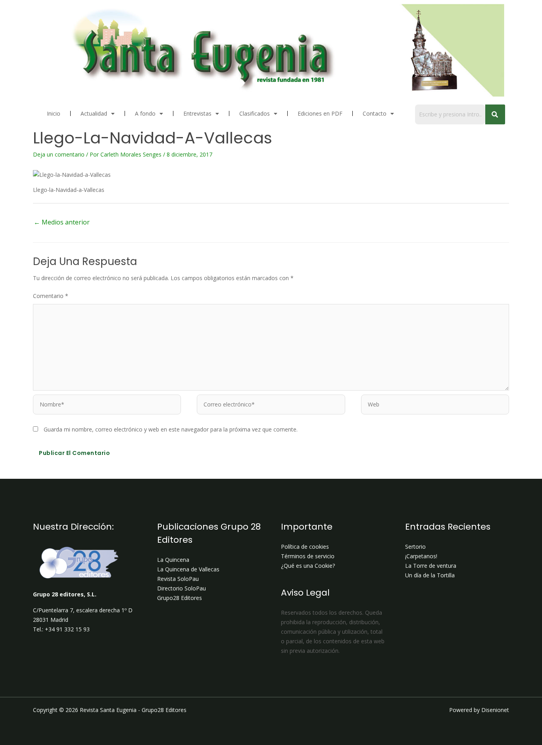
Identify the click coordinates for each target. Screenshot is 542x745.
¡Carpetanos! (421, 556)
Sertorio (415, 546)
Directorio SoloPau (181, 588)
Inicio (53, 113)
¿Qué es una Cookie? (308, 565)
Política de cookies (305, 546)
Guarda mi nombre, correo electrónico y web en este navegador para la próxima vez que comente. (171, 429)
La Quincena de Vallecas (188, 569)
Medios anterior (62, 222)
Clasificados (254, 113)
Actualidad (94, 113)
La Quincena (173, 559)
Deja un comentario (59, 154)
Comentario (50, 296)
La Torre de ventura (430, 565)
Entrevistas (197, 113)
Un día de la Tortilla (430, 575)
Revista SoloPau (178, 578)
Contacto (374, 113)
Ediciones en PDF (320, 113)
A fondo (145, 113)
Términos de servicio (307, 556)
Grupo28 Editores (179, 598)
